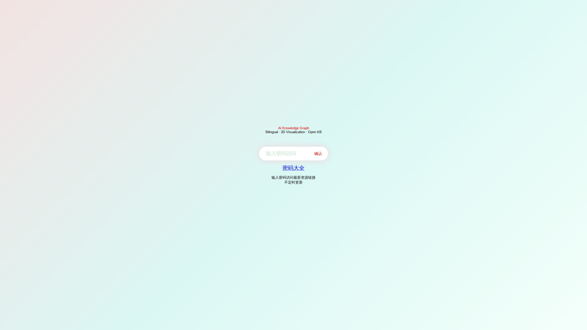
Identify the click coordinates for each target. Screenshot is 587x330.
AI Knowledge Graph (293, 128)
